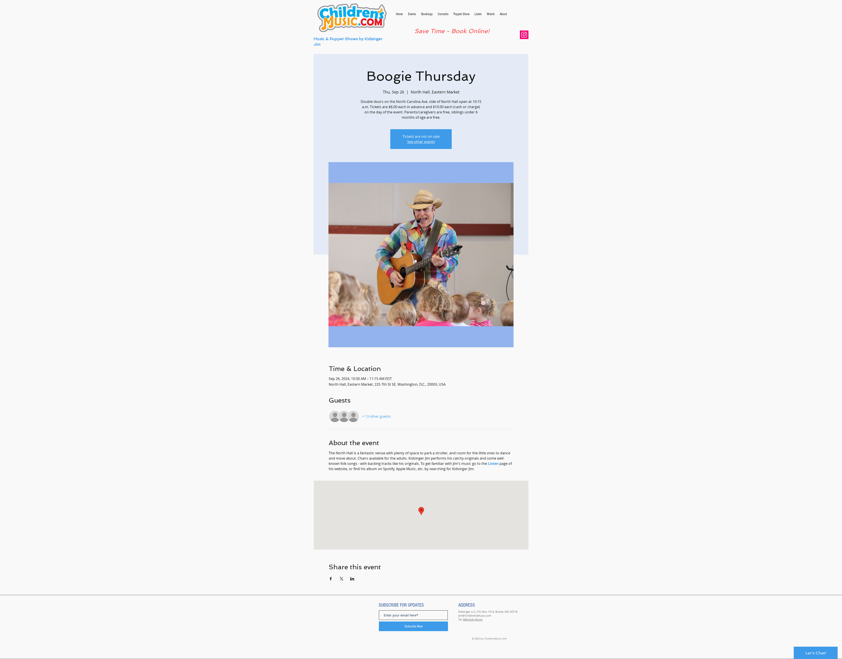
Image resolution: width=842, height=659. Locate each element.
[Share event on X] (341, 578)
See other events (421, 141)
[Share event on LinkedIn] (352, 578)
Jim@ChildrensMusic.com (474, 616)
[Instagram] (524, 34)
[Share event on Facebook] (331, 578)
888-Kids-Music (473, 619)
